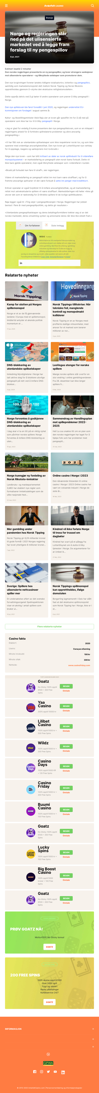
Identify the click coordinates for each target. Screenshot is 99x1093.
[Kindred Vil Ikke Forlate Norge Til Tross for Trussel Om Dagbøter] (72, 515)
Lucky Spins (43, 849)
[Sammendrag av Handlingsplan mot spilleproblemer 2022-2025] (72, 405)
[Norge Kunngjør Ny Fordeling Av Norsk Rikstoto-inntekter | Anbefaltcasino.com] (26, 462)
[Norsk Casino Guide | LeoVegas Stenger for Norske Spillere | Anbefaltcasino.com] (72, 351)
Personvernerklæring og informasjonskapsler (64, 1088)
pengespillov (83, 82)
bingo (68, 256)
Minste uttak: (15, 659)
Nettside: (13, 665)
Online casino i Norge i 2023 (70, 475)
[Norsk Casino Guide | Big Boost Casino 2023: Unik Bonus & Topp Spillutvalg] (30, 877)
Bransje (49, 18)
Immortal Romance (57, 256)
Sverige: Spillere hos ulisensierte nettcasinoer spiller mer (22, 590)
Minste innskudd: (16, 654)
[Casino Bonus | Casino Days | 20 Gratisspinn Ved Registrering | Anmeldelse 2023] (30, 767)
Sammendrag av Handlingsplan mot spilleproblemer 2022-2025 (72, 422)
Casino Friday (44, 784)
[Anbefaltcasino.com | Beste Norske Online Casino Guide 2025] (54, 5)
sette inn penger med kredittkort (72, 180)
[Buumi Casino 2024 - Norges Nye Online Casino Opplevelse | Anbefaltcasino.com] (30, 811)
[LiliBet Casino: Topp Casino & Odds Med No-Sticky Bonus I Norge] (30, 728)
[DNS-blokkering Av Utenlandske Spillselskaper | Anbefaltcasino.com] (26, 351)
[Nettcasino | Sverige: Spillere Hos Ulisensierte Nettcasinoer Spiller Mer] (26, 572)
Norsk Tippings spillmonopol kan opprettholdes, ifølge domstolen (70, 590)
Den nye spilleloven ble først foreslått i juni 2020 (29, 107)
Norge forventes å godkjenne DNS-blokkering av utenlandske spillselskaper (25, 422)
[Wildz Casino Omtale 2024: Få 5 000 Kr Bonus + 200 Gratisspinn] (30, 748)
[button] (92, 5)
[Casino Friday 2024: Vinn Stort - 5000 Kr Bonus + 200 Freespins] (30, 789)
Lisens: (12, 648)
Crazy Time (45, 256)
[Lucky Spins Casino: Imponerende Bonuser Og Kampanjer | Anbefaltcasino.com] (30, 854)
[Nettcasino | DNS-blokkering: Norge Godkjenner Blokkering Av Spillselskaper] (26, 405)
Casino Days (44, 763)
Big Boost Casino (47, 871)
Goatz (43, 681)
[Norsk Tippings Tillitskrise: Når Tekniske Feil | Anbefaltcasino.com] (72, 291)
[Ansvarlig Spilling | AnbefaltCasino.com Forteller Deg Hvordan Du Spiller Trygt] (49, 1054)
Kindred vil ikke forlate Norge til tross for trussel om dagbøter (71, 533)
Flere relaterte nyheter (49, 626)
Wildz (43, 743)
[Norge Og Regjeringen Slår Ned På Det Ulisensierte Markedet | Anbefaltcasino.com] (29, 240)
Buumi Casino (44, 806)
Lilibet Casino (44, 723)
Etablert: (13, 643)
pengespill (47, 121)
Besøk (66, 686)
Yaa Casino (44, 704)
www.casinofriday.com (79, 665)
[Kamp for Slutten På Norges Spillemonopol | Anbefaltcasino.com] (26, 291)
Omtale (66, 691)
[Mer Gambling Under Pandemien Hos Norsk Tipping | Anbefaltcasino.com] (26, 515)
